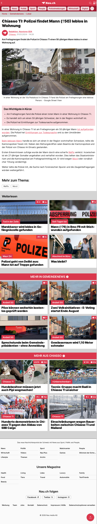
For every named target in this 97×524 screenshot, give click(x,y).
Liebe (42, 473)
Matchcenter (65, 448)
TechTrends (84, 477)
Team (15, 505)
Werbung (5, 505)
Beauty (4, 482)
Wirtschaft (5, 453)
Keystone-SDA (25, 31)
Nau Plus (43, 453)
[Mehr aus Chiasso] (48, 356)
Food (3, 477)
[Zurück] (1, 3)
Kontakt (31, 505)
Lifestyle (4, 457)
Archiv (42, 457)
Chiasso (12, 34)
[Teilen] (90, 517)
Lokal (28, 14)
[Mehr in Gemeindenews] (48, 276)
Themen (24, 457)
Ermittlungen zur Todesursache (41, 132)
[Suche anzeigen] (90, 2)
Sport (42, 448)
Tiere (23, 477)
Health (3, 473)
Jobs (22, 505)
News (3, 448)
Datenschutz (42, 505)
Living (23, 473)
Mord (75, 158)
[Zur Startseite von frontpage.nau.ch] (48, 3)
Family (82, 473)
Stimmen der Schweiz (88, 453)
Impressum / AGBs (58, 505)
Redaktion (13, 31)
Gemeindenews (17, 14)
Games (62, 453)
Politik (23, 448)
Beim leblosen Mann (12, 141)
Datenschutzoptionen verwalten (82, 505)
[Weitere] (92, 8)
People (82, 448)
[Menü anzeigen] (95, 3)
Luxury (62, 473)
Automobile (64, 477)
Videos (23, 453)
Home (4, 14)
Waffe (71, 152)
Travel (42, 477)
